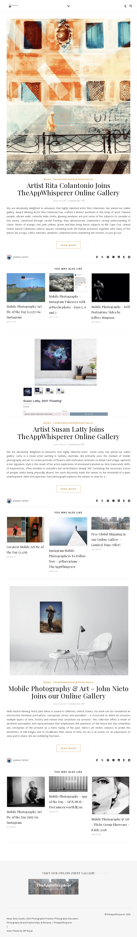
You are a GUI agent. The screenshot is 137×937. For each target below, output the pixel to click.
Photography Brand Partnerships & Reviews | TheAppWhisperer (39, 922)
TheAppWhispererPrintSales (73, 179)
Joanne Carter (21, 257)
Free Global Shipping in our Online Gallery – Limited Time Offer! (108, 539)
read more (68, 245)
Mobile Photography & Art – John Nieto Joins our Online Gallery (68, 692)
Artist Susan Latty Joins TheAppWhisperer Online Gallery (69, 432)
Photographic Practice (43, 918)
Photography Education (66, 918)
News (47, 179)
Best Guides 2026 (22, 918)
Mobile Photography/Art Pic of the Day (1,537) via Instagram (24, 312)
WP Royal (27, 930)
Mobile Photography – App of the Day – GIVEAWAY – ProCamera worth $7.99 (68, 801)
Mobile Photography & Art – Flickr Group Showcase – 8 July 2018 (110, 824)
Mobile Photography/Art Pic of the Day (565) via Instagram (24, 817)
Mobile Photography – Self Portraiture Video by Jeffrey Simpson (110, 312)
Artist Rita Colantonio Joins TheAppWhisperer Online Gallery (69, 189)
